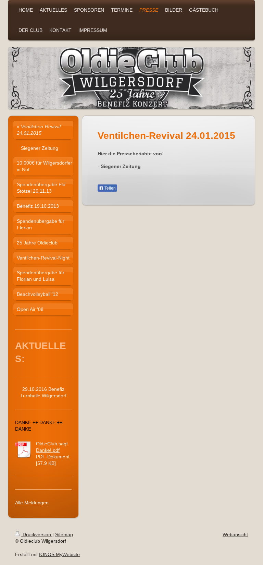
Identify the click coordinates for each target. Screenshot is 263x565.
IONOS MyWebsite (59, 554)
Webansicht (235, 534)
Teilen (109, 188)
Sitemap (64, 534)
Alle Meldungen (32, 502)
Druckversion (36, 534)
